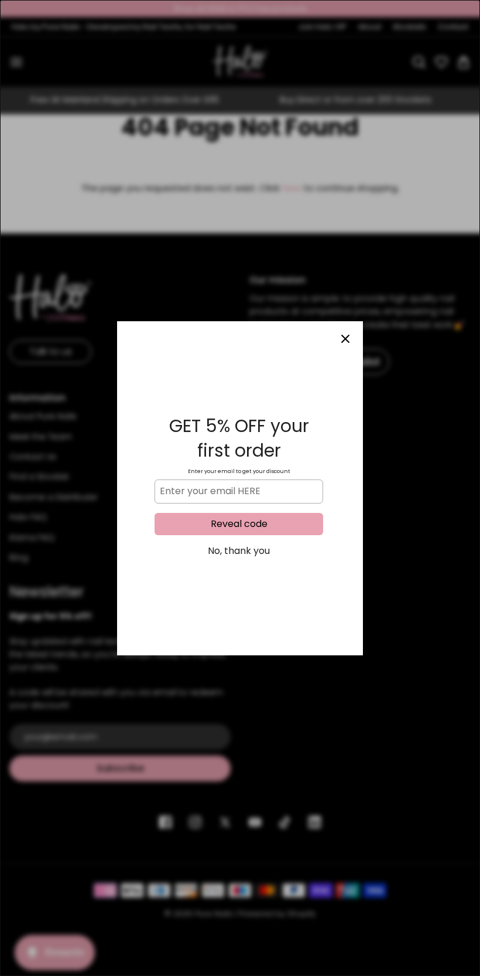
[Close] (345, 339)
